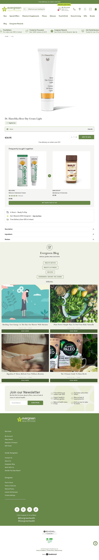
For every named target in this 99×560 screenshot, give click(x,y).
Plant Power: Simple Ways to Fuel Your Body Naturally (74, 325)
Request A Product (11, 442)
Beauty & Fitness (50, 267)
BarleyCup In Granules (60, 193)
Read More (25, 331)
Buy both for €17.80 (49, 202)
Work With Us (9, 467)
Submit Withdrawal (11, 492)
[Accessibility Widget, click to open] (95, 543)
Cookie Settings (10, 495)
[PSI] (49, 543)
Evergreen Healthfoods (50, 549)
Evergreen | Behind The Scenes (50, 276)
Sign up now (37, 216)
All (13, 36)
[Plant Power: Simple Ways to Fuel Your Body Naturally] (73, 304)
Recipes (50, 272)
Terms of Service (10, 486)
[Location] (80, 9)
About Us (8, 461)
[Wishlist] (85, 9)
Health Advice (50, 263)
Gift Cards (8, 446)
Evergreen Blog (10, 464)
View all (49, 281)
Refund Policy (9, 489)
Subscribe (35, 402)
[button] (27, 195)
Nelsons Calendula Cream (17, 193)
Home (6, 36)
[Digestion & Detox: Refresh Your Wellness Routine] (25, 353)
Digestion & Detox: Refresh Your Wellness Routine (25, 374)
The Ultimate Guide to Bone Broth (74, 374)
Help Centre (9, 439)
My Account (9, 436)
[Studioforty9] (49, 554)
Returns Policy (58, 550)
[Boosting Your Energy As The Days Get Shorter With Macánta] (25, 304)
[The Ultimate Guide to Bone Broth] (73, 353)
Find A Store (9, 482)
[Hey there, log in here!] (59, 9)
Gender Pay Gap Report (13, 470)
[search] (24, 9)
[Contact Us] (74, 9)
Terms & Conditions (41, 550)
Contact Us (8, 458)
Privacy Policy (50, 550)
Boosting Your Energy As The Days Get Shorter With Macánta (25, 325)
